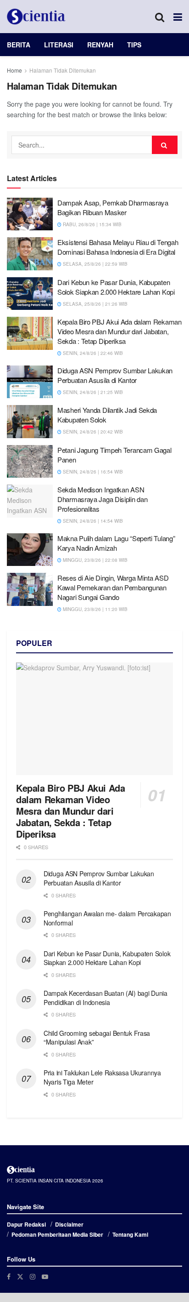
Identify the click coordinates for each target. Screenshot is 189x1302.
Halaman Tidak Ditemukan (62, 70)
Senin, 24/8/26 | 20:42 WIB (92, 431)
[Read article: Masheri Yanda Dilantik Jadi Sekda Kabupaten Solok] (30, 421)
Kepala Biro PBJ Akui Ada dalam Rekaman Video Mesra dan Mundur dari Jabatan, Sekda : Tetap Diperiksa (119, 331)
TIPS (134, 44)
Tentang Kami (130, 1234)
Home (14, 70)
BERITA (18, 44)
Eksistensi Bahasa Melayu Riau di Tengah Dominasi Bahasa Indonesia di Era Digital (117, 247)
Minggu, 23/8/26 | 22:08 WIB (94, 560)
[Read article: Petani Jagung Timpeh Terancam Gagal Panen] (30, 461)
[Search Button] (159, 16)
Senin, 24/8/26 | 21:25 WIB (92, 392)
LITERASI (58, 44)
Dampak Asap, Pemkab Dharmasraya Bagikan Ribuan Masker (112, 207)
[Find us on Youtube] (45, 1276)
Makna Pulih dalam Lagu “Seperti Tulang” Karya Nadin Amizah (116, 543)
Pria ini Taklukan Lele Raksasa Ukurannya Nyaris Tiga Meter (102, 1077)
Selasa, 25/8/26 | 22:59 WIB (94, 264)
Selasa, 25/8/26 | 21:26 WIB (94, 304)
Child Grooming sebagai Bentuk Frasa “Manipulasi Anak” (97, 1037)
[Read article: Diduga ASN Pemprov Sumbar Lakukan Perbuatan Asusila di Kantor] (30, 382)
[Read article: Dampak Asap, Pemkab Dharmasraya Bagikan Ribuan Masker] (30, 214)
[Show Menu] (177, 16)
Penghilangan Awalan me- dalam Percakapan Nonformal (107, 918)
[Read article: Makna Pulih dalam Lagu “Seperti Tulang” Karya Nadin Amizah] (30, 549)
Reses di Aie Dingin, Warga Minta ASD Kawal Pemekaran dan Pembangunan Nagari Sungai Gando (112, 587)
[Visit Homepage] (36, 16)
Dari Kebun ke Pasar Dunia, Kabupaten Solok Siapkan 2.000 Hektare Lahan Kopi (116, 287)
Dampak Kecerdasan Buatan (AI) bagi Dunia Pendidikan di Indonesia (105, 997)
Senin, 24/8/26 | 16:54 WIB (92, 471)
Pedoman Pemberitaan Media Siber (57, 1234)
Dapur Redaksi (26, 1224)
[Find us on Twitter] (20, 1276)
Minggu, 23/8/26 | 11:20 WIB (94, 609)
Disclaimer (69, 1224)
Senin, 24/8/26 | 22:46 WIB (92, 353)
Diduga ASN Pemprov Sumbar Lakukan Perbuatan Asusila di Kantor (114, 375)
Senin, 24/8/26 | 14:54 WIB (92, 521)
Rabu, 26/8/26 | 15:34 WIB (91, 224)
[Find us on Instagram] (32, 1276)
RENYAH (100, 44)
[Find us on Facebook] (9, 1276)
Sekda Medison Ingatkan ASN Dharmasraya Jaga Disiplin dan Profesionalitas (102, 499)
